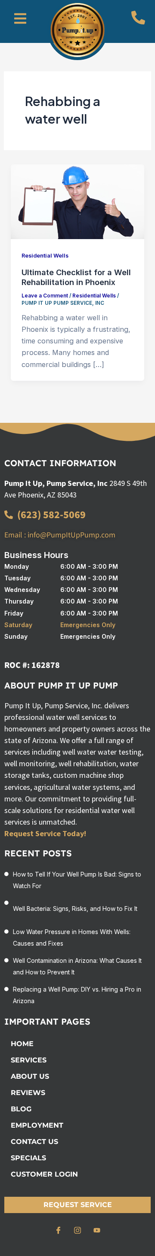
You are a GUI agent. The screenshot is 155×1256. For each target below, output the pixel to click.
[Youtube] (96, 1230)
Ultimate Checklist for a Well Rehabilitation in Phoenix (76, 277)
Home (22, 1044)
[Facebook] (58, 1230)
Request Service (77, 1205)
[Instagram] (77, 1230)
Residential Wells (45, 255)
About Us (30, 1076)
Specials (28, 1158)
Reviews (28, 1093)
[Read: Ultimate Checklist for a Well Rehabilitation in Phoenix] (77, 201)
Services (28, 1060)
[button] (20, 19)
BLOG (21, 1109)
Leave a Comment (45, 296)
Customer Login (44, 1174)
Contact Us (34, 1142)
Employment (37, 1125)
